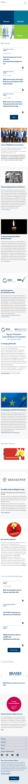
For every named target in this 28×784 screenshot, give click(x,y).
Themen (3, 739)
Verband (3, 742)
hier (21, 160)
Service (3, 745)
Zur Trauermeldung (5, 209)
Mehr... (24, 565)
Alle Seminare (14, 650)
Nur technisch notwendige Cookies (13, 781)
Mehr (14, 117)
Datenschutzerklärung (5, 773)
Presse (3, 748)
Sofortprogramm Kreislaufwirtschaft (9, 315)
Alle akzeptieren (14, 778)
